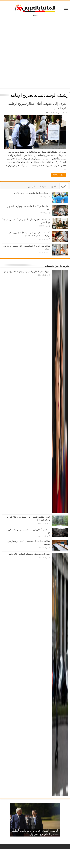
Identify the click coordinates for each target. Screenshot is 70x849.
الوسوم (31, 186)
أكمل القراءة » (58, 175)
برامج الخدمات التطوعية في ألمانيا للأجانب (31, 193)
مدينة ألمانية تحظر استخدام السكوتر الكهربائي (29, 554)
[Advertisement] (35, 50)
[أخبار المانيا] (35, 8)
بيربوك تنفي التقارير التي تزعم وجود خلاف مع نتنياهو (27, 271)
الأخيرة (64, 186)
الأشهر (53, 186)
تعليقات (43, 186)
